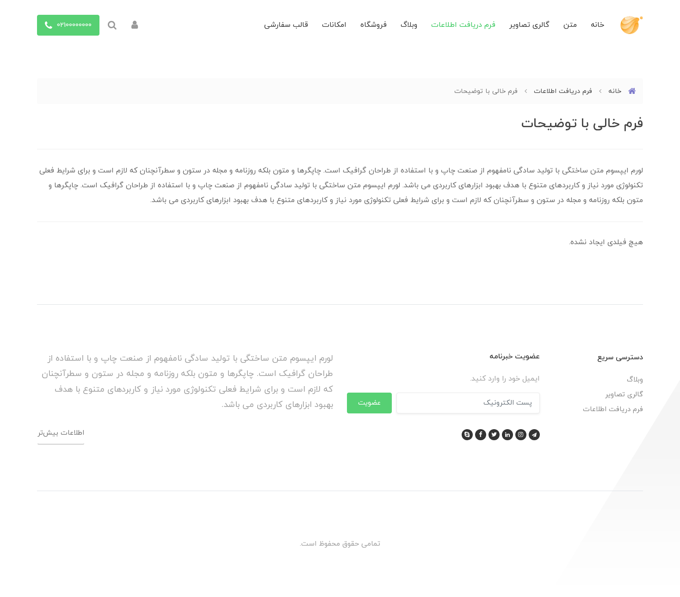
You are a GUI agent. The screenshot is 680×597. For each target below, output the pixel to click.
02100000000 (73, 25)
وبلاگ (409, 25)
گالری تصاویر (529, 25)
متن (570, 25)
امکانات (334, 25)
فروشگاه (373, 25)
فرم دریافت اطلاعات (463, 25)
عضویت (369, 403)
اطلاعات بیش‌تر (60, 433)
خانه (597, 25)
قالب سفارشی (286, 25)
